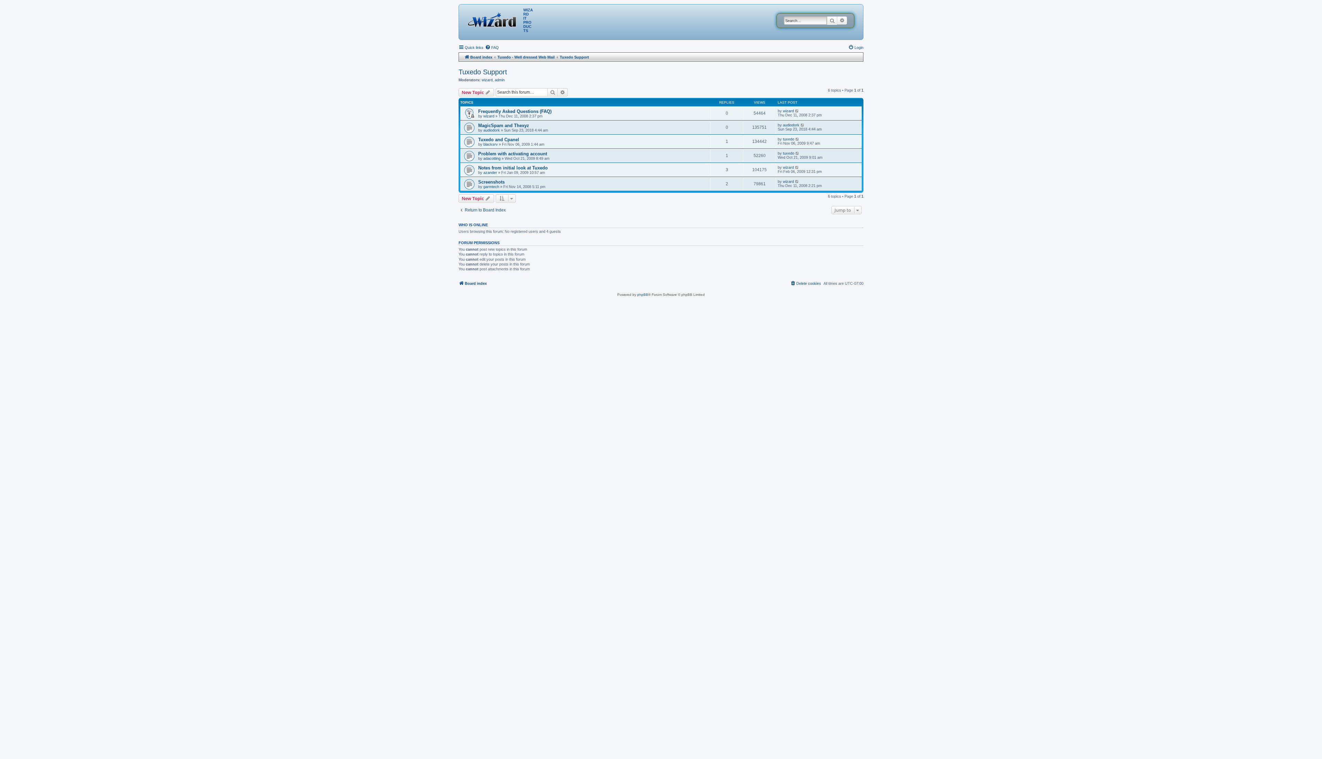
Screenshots (491, 182)
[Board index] (493, 19)
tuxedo (788, 139)
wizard (487, 80)
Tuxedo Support (483, 72)
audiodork (491, 130)
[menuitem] (492, 47)
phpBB (642, 295)
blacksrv (490, 144)
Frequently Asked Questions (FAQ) (515, 111)
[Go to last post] (797, 111)
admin (500, 80)
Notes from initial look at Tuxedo (513, 167)
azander (490, 172)
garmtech (491, 187)
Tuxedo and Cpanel (498, 139)
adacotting (492, 158)
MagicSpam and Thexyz (503, 125)
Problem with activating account (512, 153)
